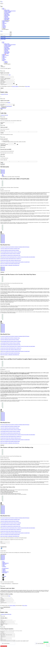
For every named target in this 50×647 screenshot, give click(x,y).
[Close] (0, 96)
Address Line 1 (3, 635)
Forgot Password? (9, 106)
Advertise (3, 28)
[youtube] (3, 578)
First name (2, 76)
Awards (3, 58)
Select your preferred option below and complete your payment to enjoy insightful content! (14, 640)
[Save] (2, 185)
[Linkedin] (2, 226)
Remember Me (3, 106)
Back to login (2, 154)
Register (2, 88)
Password (2, 83)
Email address (2, 104)
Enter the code (2, 130)
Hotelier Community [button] (5, 21)
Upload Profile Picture (7, 607)
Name (1, 597)
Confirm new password (4, 144)
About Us (3, 26)
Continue (2, 132)
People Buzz (6, 16)
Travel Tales (6, 50)
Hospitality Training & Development (10, 10)
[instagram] (3, 575)
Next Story (2, 272)
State (1, 638)
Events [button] (3, 24)
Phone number (2, 82)
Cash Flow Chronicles (7, 11)
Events (3, 564)
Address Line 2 (3, 636)
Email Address (2, 81)
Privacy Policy (4, 572)
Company (1, 598)
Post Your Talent (2, 37)
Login (1, 6)
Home (3, 8)
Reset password (3, 145)
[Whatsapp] (2, 225)
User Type (2, 78)
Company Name (2, 79)
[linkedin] (4, 576)
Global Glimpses (6, 14)
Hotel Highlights (6, 18)
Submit (2, 123)
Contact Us (4, 27)
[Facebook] (2, 183)
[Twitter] (2, 182)
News (3, 9)
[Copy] (2, 184)
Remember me (4, 107)
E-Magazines (4, 23)
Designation (2, 80)
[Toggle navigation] (0, 40)
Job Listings (4, 25)
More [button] (3, 60)
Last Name (2, 77)
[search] (11, 33)
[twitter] (3, 580)
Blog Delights (6, 13)
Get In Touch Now (3, 554)
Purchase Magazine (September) (5, 36)
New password (2, 143)
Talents (3, 22)
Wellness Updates (7, 15)
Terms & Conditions (15, 86)
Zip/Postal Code (3, 639)
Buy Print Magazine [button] (5, 568)
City (1, 637)
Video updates (6, 19)
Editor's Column (6, 43)
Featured (3, 20)
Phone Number (3, 634)
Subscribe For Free (3, 546)
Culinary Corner (6, 51)
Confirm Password (3, 84)
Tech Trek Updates (7, 12)
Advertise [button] (3, 569)
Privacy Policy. (27, 86)
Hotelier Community (5, 563)
